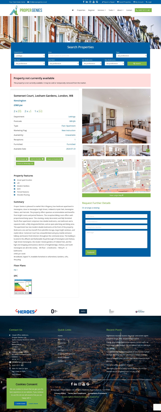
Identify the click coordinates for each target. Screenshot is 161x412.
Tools (111, 10)
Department (18, 52)
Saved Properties (125, 2)
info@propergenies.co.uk (38, 2)
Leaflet (137, 191)
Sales (60, 346)
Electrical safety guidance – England (119, 365)
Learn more (33, 403)
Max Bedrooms (110, 60)
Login (149, 2)
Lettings (61, 350)
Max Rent (51, 60)
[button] (116, 172)
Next (147, 116)
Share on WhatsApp (24, 163)
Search (138, 63)
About (119, 10)
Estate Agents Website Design (74, 397)
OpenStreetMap (142, 191)
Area (49, 52)
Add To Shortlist (36, 159)
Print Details (21, 159)
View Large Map (116, 195)
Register (91, 10)
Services (101, 10)
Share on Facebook (54, 159)
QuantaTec (94, 397)
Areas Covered (63, 357)
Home (60, 336)
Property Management (66, 354)
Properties (81, 10)
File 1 (16, 270)
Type (117, 52)
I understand (20, 403)
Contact (129, 10)
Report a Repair (109, 2)
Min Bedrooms (87, 60)
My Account (139, 2)
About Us (61, 339)
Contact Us (62, 361)
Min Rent (17, 60)
